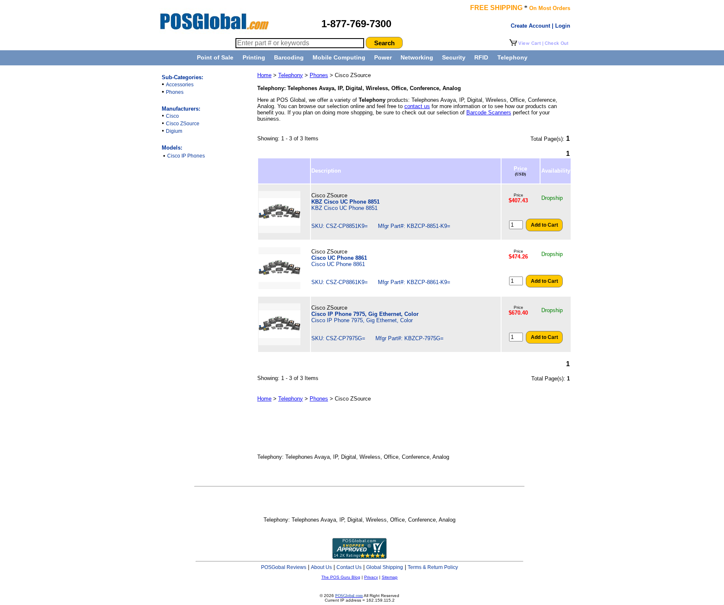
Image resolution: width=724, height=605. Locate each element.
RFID (481, 57)
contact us (417, 106)
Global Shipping (384, 567)
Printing (254, 57)
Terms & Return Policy (433, 567)
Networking (417, 57)
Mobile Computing (339, 57)
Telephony (512, 57)
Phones (175, 92)
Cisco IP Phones (186, 156)
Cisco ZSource (182, 124)
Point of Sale (215, 57)
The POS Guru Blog (340, 577)
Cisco (172, 116)
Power (383, 57)
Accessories (180, 85)
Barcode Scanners (488, 112)
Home (264, 75)
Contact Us (349, 567)
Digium (174, 131)
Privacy (371, 577)
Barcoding (289, 57)
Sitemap (390, 577)
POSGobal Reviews (283, 567)
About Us (321, 567)
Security (453, 57)
